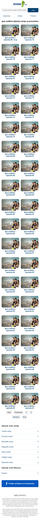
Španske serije (7, 462)
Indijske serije (7, 457)
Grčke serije (6, 452)
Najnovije (6, 16)
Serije (20, 16)
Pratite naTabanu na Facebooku (21, 483)
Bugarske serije (7, 447)
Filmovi (33, 16)
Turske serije (6, 431)
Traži (33, 10)
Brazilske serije (7, 442)
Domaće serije (7, 436)
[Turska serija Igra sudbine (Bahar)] (10, 30)
